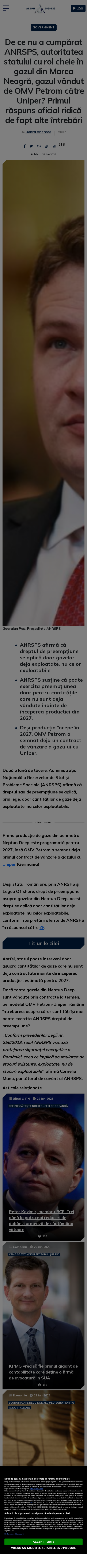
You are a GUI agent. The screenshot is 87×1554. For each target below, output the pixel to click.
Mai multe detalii (36, 1489)
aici (31, 1502)
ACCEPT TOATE (43, 1542)
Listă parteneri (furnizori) (14, 1534)
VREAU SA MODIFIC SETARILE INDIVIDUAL (43, 1548)
